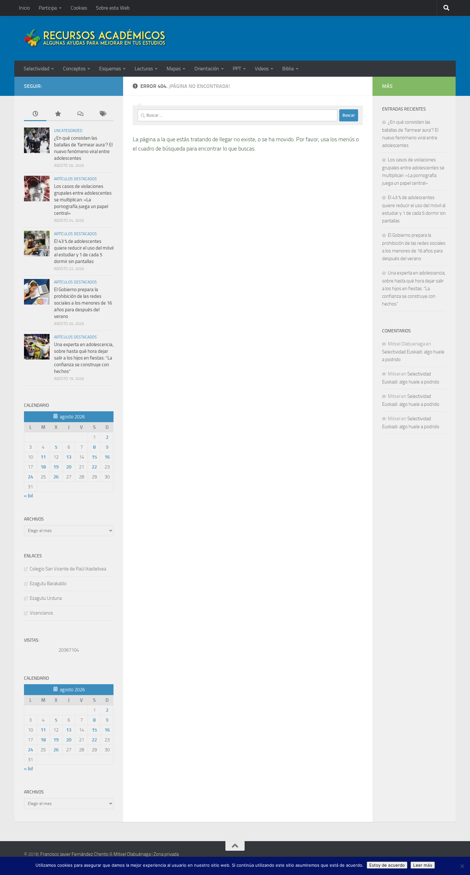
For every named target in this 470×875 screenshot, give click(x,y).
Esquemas (110, 69)
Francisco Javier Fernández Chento (74, 854)
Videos (262, 69)
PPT (237, 69)
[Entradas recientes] (35, 114)
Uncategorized (68, 130)
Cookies (79, 8)
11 (43, 457)
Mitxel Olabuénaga (132, 854)
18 (43, 467)
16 (107, 457)
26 (56, 477)
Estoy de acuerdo (387, 865)
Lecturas (144, 69)
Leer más (422, 865)
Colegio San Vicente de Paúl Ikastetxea (68, 569)
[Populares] (57, 114)
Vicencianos (41, 613)
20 (68, 467)
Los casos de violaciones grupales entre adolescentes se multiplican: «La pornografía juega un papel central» (83, 199)
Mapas (174, 69)
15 (94, 457)
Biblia (288, 69)
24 (30, 477)
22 (94, 467)
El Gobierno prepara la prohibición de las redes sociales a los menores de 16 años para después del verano (83, 303)
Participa (48, 8)
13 (68, 457)
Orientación (206, 69)
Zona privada (166, 854)
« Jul (28, 496)
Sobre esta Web (112, 8)
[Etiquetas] (102, 114)
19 (56, 467)
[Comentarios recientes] (80, 114)
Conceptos (74, 69)
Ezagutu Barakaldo (48, 583)
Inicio (24, 8)
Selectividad (36, 69)
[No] (462, 866)
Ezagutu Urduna (46, 598)
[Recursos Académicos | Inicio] (95, 38)
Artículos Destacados (75, 179)
